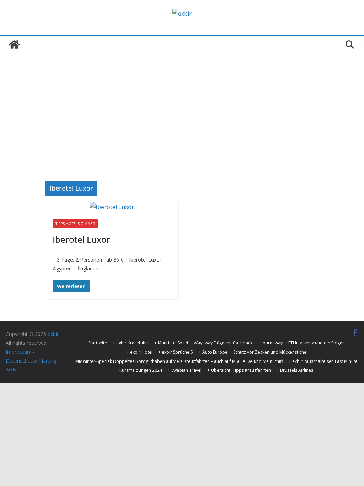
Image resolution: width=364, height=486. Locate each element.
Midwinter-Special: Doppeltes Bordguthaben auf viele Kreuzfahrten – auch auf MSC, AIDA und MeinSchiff (179, 361)
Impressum (19, 351)
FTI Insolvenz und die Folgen (316, 343)
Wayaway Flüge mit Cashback (223, 343)
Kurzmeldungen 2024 (140, 370)
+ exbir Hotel (139, 352)
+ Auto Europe (213, 352)
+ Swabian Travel (185, 370)
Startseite (97, 343)
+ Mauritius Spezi (171, 343)
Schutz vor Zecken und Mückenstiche (269, 352)
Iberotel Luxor (81, 239)
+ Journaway (270, 343)
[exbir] (14, 44)
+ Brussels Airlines (295, 370)
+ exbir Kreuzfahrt (131, 343)
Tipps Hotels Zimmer (75, 223)
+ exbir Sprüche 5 (175, 352)
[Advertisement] (182, 106)
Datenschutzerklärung (31, 360)
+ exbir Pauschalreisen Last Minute (323, 361)
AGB (11, 369)
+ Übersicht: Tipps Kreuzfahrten (239, 370)
